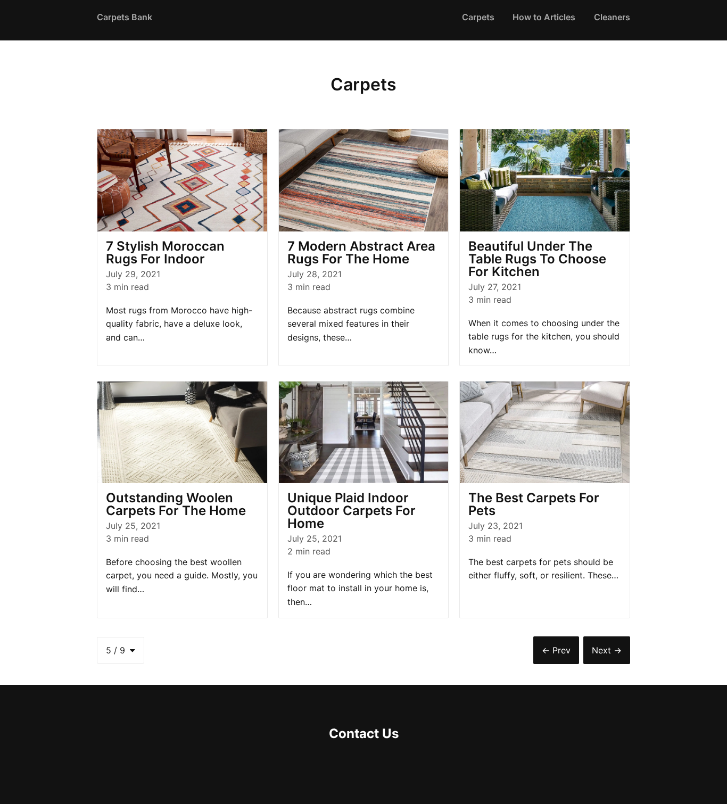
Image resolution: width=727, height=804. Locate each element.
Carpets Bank (124, 17)
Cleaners (612, 17)
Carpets (478, 17)
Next (607, 650)
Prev (556, 650)
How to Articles (544, 17)
